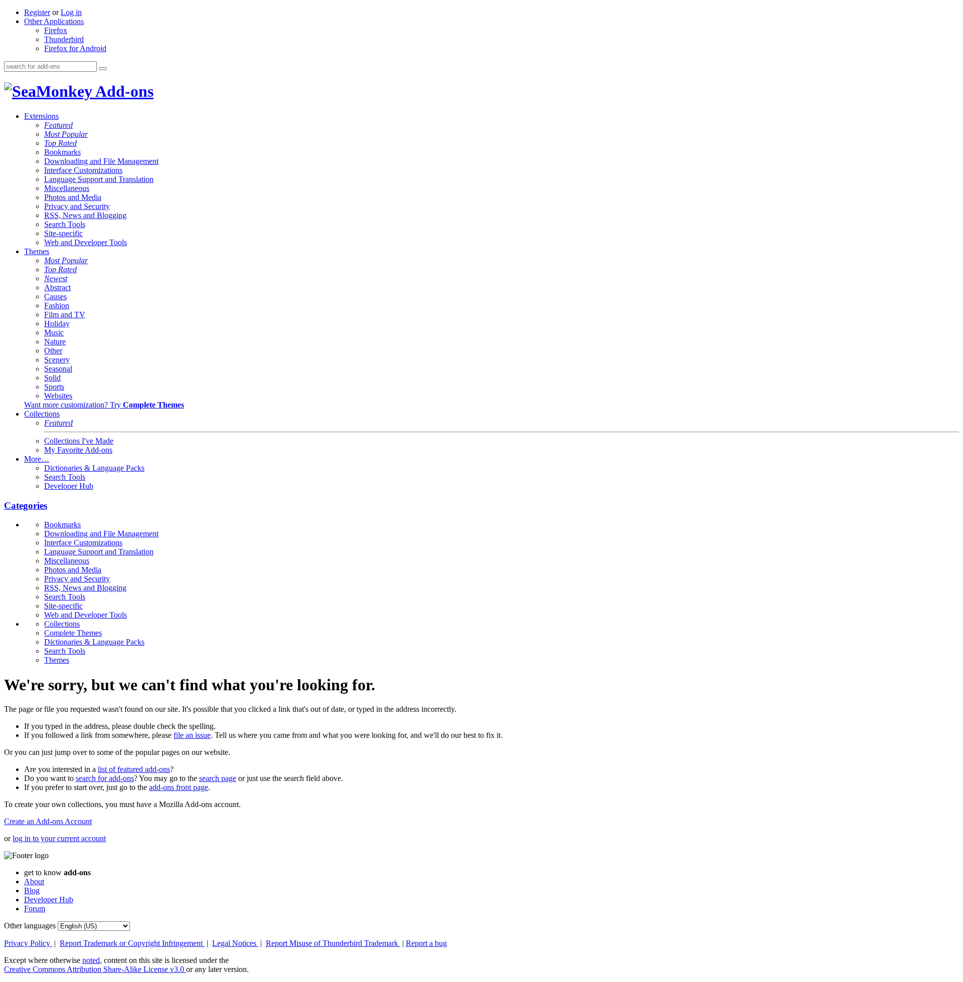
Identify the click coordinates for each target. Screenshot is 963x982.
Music (54, 332)
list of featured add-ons (134, 769)
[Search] (103, 68)
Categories (25, 505)
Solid (52, 377)
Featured (58, 125)
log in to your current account (59, 838)
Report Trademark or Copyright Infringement (132, 943)
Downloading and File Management (101, 161)
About (34, 881)
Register (37, 12)
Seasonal (58, 368)
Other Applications (54, 21)
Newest (55, 278)
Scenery (57, 359)
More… (36, 459)
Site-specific (63, 233)
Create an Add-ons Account (48, 821)
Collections (42, 414)
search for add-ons (105, 778)
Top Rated (60, 143)
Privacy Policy (28, 943)
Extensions (41, 116)
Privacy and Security (77, 206)
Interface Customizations (83, 170)
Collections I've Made (78, 441)
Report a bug (426, 943)
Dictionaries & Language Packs (94, 468)
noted (91, 960)
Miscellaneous (66, 188)
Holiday (57, 323)
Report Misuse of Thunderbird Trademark (333, 943)
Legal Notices (235, 943)
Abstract (57, 287)
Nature (55, 341)
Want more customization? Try (104, 405)
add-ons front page (178, 787)
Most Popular (66, 134)
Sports (54, 386)
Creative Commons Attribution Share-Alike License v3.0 (95, 969)
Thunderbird (64, 39)
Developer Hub (68, 486)
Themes (36, 251)
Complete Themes (73, 633)
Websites (58, 395)
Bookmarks (62, 152)
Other (53, 350)
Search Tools (64, 224)
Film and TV (64, 314)
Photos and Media (72, 197)
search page (217, 778)
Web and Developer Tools (85, 242)
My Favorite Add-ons (78, 450)
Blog (32, 890)
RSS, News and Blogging (85, 215)
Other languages (30, 925)
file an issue (192, 735)
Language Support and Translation (98, 179)
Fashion (56, 305)
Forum (34, 908)
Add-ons (122, 91)
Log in (71, 12)
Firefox (55, 30)
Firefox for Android (75, 48)
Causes (55, 296)
